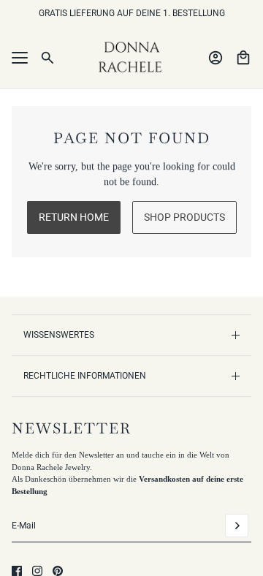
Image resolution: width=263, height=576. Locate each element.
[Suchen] (47, 58)
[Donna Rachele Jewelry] (131, 58)
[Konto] (215, 58)
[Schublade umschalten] (20, 58)
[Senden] (236, 525)
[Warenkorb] (243, 58)
